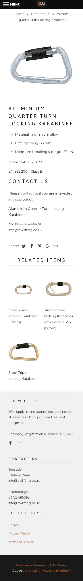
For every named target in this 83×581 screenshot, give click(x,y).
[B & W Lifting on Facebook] (10, 443)
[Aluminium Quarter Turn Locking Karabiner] (41, 65)
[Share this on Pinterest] (38, 246)
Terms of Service (21, 542)
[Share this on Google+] (46, 246)
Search (13, 525)
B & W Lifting (32, 570)
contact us (29, 193)
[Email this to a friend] (54, 246)
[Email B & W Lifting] (18, 443)
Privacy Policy (19, 534)
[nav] (12, 4)
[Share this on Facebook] (31, 246)
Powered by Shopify (56, 570)
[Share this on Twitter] (23, 246)
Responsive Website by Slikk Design (42, 565)
